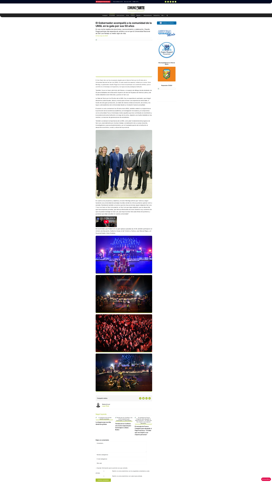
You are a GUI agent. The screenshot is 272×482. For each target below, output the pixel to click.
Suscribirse (266, 479)
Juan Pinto (105, 406)
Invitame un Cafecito (168, 23)
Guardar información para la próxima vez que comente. (112, 468)
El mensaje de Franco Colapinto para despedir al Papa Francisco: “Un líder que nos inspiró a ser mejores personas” (143, 430)
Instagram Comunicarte (104, 1)
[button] (167, 15)
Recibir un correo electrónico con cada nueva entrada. (127, 476)
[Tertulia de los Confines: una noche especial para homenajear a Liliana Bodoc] (124, 419)
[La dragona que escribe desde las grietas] (104, 418)
